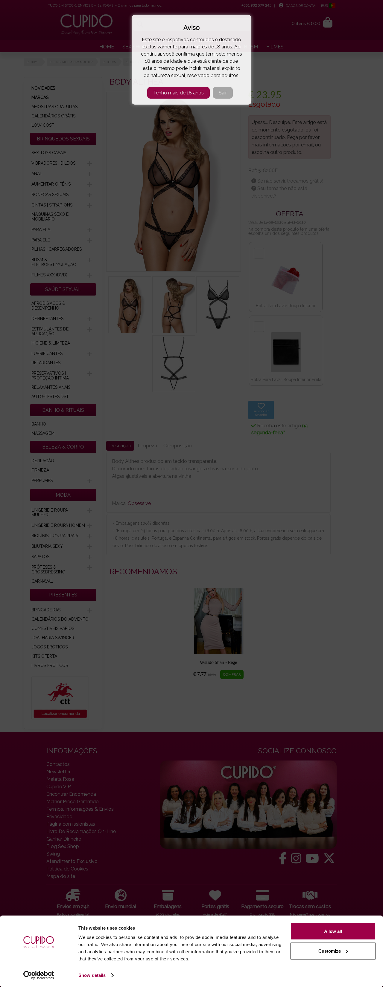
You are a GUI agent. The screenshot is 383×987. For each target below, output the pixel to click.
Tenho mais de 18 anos (178, 93)
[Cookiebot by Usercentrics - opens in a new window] (39, 975)
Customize (329, 950)
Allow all (333, 931)
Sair (223, 93)
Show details (92, 975)
